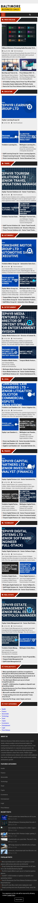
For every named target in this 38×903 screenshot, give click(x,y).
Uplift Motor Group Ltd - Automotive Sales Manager (18, 302)
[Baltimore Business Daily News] (11, 8)
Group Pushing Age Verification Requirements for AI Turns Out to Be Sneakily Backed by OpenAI (18, 677)
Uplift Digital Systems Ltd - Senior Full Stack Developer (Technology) (19, 587)
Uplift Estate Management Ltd (12, 661)
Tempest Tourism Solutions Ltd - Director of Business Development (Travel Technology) (19, 228)
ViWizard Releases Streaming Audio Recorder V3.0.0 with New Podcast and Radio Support (19, 48)
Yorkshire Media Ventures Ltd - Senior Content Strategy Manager (10, 360)
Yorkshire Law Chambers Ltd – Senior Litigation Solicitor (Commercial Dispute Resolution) (19, 407)
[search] (30, 15)
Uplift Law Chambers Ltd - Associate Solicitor (16, 443)
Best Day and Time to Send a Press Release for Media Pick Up (10, 73)
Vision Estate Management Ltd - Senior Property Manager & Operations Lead (19, 657)
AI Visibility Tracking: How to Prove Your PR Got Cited (19, 82)
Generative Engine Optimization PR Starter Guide (18, 84)
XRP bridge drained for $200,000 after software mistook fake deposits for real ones (22, 845)
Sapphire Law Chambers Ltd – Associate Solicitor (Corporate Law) (19, 446)
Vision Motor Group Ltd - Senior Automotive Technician (19, 300)
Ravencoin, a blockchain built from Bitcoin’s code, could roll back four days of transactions (22, 850)
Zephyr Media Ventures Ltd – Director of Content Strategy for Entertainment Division (19, 336)
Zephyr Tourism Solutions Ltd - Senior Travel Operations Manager (19, 192)
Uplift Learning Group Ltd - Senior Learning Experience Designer (19, 153)
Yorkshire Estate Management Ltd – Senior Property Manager (10, 648)
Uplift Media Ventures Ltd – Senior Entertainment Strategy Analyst (19, 374)
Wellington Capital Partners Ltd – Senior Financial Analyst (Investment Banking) (28, 504)
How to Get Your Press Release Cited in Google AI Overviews (19, 86)
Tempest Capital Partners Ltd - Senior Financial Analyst (19, 518)
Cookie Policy (11, 895)
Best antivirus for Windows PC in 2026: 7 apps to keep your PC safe (22, 828)
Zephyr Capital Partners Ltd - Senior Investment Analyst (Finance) (19, 479)
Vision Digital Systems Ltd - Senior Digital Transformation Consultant (28, 576)
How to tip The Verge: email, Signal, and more (17, 699)
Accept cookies (19, 899)
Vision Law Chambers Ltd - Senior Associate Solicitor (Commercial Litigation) (19, 441)
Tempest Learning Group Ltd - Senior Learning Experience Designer (19, 156)
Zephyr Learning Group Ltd (10, 120)
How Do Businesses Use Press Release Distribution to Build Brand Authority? (19, 689)
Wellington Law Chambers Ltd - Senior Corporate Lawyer (28, 432)
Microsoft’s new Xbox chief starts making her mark (18, 692)
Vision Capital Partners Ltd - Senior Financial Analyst (19, 513)
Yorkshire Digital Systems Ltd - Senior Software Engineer (10, 576)
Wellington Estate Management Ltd (28, 648)
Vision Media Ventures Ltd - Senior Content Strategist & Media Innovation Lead (19, 371)
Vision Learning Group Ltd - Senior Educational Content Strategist (19, 158)
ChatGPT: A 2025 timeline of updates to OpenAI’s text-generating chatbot (18, 685)
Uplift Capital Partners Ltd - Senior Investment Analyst (19, 515)
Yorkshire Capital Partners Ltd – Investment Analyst (10, 504)
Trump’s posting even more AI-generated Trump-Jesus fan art (17, 695)
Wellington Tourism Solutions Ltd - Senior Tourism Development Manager (28, 217)
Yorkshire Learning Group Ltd (10, 145)
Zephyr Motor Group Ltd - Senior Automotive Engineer (10, 288)
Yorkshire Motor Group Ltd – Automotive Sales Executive (19, 264)
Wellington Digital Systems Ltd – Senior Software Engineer (19, 585)
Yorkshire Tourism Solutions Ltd (10, 217)
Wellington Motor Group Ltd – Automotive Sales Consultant (28, 288)
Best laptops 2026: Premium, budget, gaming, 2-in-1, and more (22, 833)
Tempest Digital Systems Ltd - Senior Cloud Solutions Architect (19, 589)
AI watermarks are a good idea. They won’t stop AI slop (22, 839)
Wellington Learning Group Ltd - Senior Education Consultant (28, 145)
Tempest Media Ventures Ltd (28, 360)
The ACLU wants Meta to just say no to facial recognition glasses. (16, 681)
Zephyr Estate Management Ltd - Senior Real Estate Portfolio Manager (19, 623)
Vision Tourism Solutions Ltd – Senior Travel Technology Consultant (19, 230)
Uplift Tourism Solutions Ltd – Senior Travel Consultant (19, 225)
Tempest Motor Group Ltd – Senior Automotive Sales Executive (19, 297)
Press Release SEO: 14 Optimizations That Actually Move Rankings (28, 73)
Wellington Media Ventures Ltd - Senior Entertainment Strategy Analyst (19, 369)
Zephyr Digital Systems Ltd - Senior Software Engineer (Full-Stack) (19, 551)
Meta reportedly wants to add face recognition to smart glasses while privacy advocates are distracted (18, 672)
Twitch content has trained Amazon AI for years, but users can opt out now (22, 816)
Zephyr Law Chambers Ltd (10, 432)
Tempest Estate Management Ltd (13, 659)
